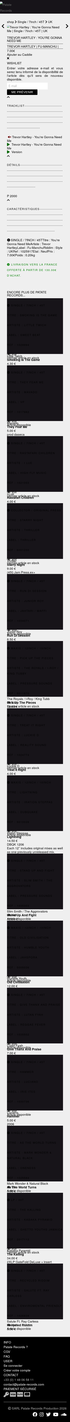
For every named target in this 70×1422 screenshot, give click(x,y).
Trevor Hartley (21, 46)
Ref (15, 251)
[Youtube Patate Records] (55, 1414)
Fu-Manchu (47, 46)
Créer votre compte (17, 1370)
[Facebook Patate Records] (35, 1414)
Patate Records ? (16, 1347)
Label (21, 247)
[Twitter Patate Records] (48, 1414)
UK (50, 21)
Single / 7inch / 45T (31, 21)
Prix (50, 251)
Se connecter (13, 1365)
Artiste (34, 244)
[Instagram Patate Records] (42, 1414)
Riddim (48, 247)
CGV (7, 1351)
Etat (35, 251)
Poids (19, 255)
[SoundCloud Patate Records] (64, 1414)
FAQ (7, 1356)
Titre (45, 240)
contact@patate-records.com (24, 1384)
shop (10, 21)
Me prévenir (22, 92)
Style (59, 247)
